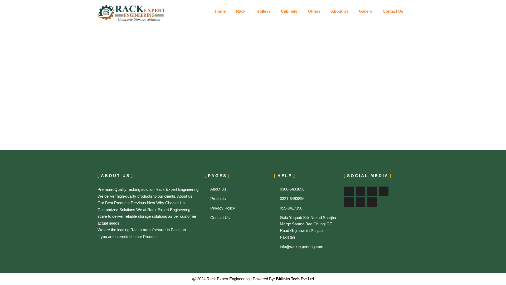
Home (220, 11)
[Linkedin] (349, 202)
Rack (240, 11)
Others (314, 11)
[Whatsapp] (372, 202)
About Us (339, 11)
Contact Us (393, 11)
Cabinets (289, 11)
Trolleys (263, 11)
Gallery (365, 11)
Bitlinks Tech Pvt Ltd (294, 279)
